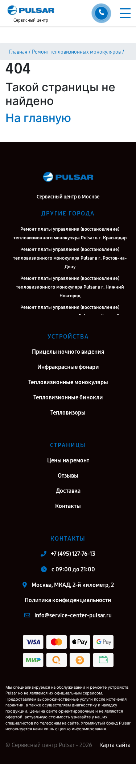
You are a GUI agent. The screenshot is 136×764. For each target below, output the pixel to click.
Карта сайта (115, 745)
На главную (38, 118)
